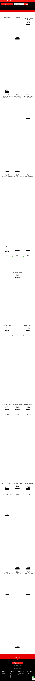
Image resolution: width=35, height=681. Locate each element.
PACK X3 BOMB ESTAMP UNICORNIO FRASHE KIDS (6, 166)
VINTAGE (6, 492)
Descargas (23, 8)
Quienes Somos (28, 8)
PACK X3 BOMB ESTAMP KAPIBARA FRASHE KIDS (17, 166)
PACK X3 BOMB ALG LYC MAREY (17, 483)
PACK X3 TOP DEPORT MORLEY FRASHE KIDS (7, 246)
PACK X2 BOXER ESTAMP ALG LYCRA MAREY (17, 563)
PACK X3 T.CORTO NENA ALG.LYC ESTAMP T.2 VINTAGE (6, 510)
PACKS (7, 89)
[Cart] (32, 4)
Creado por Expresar (25, 679)
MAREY (17, 175)
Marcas (15, 8)
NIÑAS (6, 89)
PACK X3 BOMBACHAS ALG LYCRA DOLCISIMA (28, 19)
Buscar (26, 4)
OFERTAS (12, 8)
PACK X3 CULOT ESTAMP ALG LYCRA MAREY (6, 484)
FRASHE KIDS (7, 95)
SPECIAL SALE (19, 8)
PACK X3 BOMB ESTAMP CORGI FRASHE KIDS (28, 113)
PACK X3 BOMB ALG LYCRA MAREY (17, 245)
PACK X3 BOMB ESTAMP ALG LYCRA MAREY (28, 563)
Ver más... (6, 91)
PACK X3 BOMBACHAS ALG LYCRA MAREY (17, 33)
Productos (7, 8)
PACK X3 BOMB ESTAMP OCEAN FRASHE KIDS (7, 86)
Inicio (5, 8)
